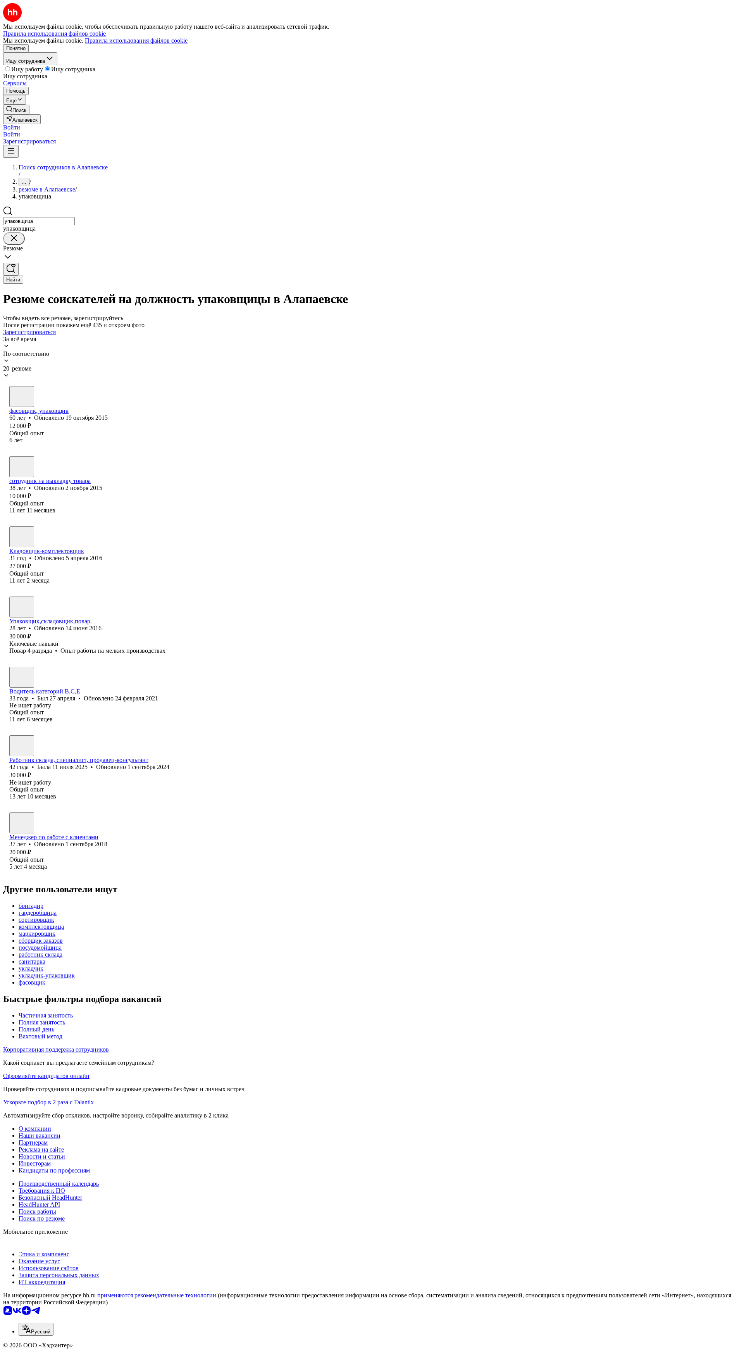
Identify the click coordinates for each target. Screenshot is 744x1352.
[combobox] (39, 221)
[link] (16, 109)
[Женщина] (21, 396)
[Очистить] (14, 238)
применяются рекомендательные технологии (156, 1295)
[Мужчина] (21, 536)
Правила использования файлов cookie (136, 40)
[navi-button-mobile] (11, 151)
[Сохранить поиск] (11, 269)
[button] (11, 127)
